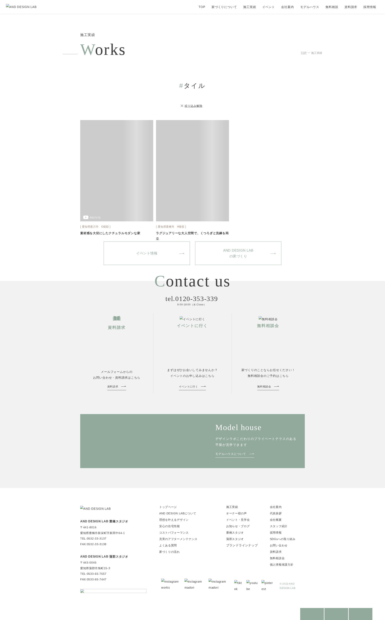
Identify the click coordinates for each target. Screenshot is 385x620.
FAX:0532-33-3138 (93, 544)
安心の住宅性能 (169, 526)
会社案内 (287, 7)
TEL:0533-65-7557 (93, 573)
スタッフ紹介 (279, 526)
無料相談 (331, 7)
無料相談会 (277, 558)
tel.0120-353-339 (191, 298)
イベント (268, 7)
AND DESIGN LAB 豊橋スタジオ (104, 521)
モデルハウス (309, 7)
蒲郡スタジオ (235, 539)
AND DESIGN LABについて (177, 513)
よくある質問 (168, 545)
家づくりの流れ (169, 551)
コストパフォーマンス (174, 532)
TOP (202, 7)
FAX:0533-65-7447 (93, 579)
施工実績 (249, 7)
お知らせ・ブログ (238, 526)
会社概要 (276, 519)
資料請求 (350, 7)
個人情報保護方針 (282, 564)
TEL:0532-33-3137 (93, 538)
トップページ (168, 507)
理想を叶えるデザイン (174, 519)
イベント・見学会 (238, 519)
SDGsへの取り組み (283, 539)
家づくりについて (224, 7)
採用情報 (369, 7)
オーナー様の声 (236, 513)
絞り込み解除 (194, 105)
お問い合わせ (279, 545)
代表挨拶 (276, 513)
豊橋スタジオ (235, 532)
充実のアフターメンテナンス (178, 539)
